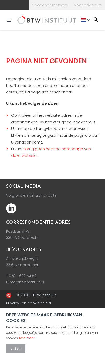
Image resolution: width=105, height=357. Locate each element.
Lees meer (26, 338)
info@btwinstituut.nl (26, 282)
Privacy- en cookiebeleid (28, 303)
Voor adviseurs (88, 5)
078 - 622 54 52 (22, 275)
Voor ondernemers (50, 5)
